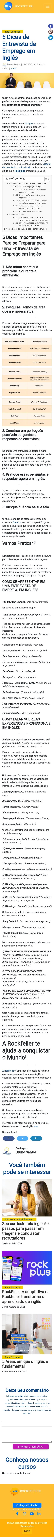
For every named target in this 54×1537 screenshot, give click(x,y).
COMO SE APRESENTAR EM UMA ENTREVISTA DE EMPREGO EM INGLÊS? (33, 219)
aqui (36, 1126)
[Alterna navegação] (48, 6)
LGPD (27, 1531)
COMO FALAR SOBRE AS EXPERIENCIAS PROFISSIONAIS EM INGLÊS (33, 224)
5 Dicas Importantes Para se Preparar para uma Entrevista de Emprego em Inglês (29, 185)
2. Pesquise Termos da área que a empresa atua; (32, 196)
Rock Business (12, 31)
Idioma (8, 1219)
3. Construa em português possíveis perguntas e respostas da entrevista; (33, 202)
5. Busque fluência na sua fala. (30, 211)
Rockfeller (20, 171)
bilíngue (29, 123)
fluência (17, 522)
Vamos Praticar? (18, 214)
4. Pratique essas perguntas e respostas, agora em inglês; (30, 207)
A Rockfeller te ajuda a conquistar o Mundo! (26, 229)
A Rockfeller (8, 1070)
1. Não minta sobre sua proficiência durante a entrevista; (32, 191)
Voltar (13, 68)
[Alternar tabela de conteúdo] (45, 179)
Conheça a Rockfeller (27, 1505)
